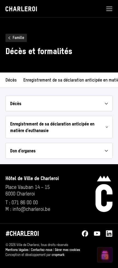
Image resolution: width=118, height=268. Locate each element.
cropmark (58, 255)
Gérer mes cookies (67, 250)
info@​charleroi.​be (31, 209)
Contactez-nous (41, 250)
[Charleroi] (104, 194)
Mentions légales (17, 250)
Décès (11, 80)
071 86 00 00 (25, 202)
